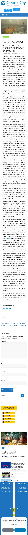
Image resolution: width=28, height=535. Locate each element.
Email (3, 372)
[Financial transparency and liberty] (6, 472)
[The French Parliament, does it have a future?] (6, 480)
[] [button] (13, 306)
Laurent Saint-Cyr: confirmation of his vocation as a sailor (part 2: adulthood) (13, 326)
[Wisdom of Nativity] (14, 432)
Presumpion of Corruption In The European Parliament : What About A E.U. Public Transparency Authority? (18, 465)
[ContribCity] (3, 14)
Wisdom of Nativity (9, 452)
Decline (8, 530)
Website (3, 380)
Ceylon (4, 317)
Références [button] (7, 305)
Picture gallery (8, 10)
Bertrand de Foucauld (16, 53)
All (3, 447)
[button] (8, 85)
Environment (6, 37)
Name (3, 363)
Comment (4, 341)
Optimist (6, 77)
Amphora (7, 238)
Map (16, 9)
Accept (20, 530)
